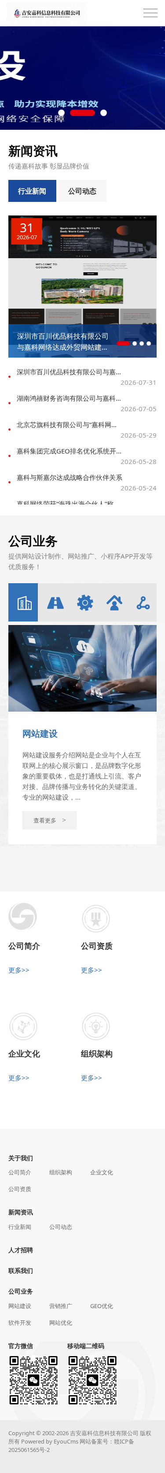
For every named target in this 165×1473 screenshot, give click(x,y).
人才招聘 (20, 1250)
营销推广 (60, 1306)
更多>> (18, 969)
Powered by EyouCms (49, 1441)
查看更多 (49, 820)
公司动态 (82, 191)
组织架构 (60, 1172)
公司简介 (19, 1172)
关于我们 (20, 1158)
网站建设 (19, 1306)
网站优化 (60, 1323)
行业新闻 (32, 191)
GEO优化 (101, 1306)
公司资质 (19, 1189)
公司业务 (20, 1291)
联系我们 (20, 1270)
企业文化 (101, 1172)
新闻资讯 (20, 1212)
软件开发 (19, 1323)
